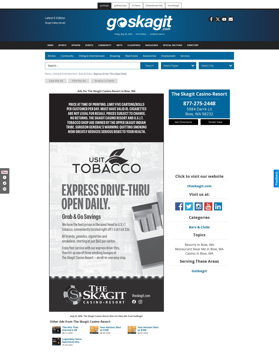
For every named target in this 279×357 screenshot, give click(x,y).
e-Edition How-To (157, 34)
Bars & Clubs (85, 74)
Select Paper (171, 65)
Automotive (149, 55)
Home (48, 74)
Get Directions (183, 122)
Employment (168, 55)
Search (149, 65)
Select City (207, 65)
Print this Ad (79, 81)
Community (67, 55)
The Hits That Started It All (70, 329)
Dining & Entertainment (92, 55)
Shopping (115, 55)
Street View (215, 122)
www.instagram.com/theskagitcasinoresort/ (199, 206)
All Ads (52, 55)
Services (185, 55)
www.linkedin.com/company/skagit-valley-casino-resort (218, 206)
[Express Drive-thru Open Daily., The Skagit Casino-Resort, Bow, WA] (106, 203)
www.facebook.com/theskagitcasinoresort (179, 206)
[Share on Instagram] (4, 189)
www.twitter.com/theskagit (189, 206)
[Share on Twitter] (4, 183)
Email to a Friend (104, 81)
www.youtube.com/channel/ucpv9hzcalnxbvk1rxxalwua (208, 206)
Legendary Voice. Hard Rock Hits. (72, 340)
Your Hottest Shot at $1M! (110, 329)
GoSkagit (199, 271)
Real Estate (131, 55)
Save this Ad (56, 81)
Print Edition (141, 34)
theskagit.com (199, 186)
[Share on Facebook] (4, 177)
